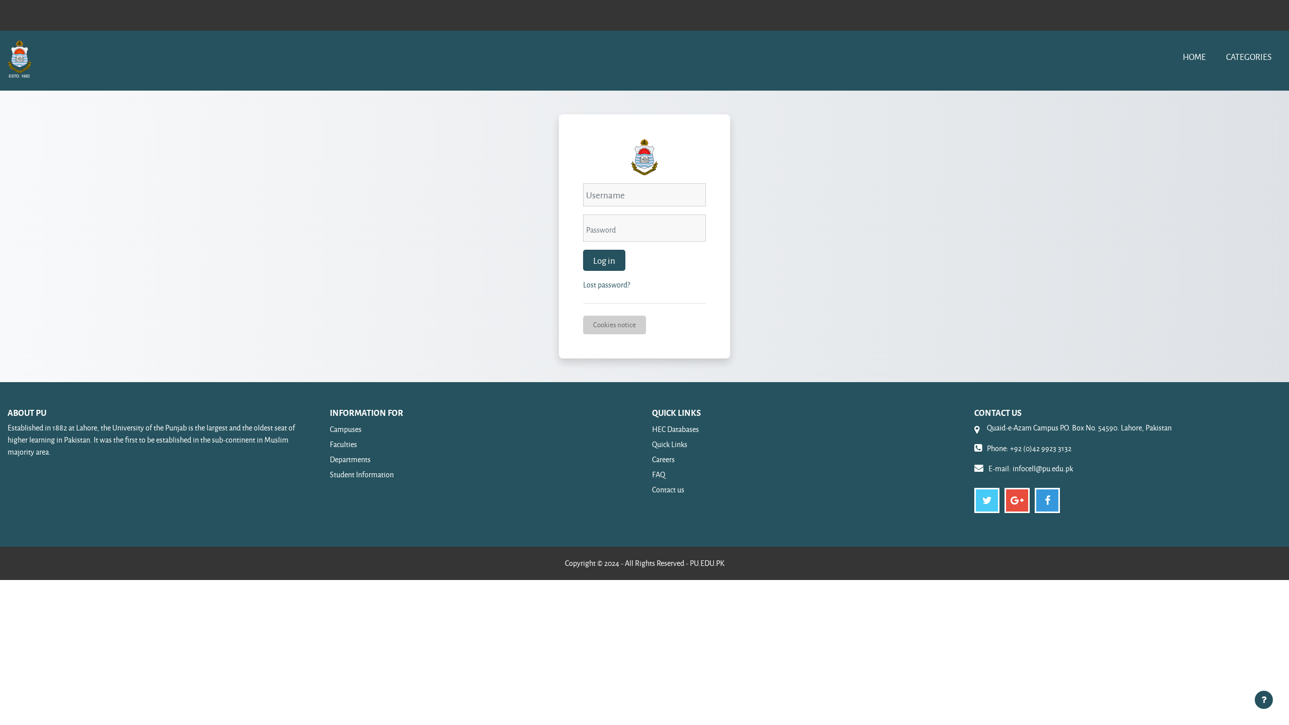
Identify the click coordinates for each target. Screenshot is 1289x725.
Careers (663, 459)
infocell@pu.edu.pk (1043, 468)
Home (1194, 56)
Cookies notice (614, 324)
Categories (1248, 56)
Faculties (343, 444)
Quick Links (669, 444)
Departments (350, 459)
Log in (604, 260)
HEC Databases (675, 429)
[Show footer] (1264, 700)
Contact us (668, 489)
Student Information (362, 474)
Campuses (346, 429)
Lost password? (606, 284)
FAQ (658, 474)
